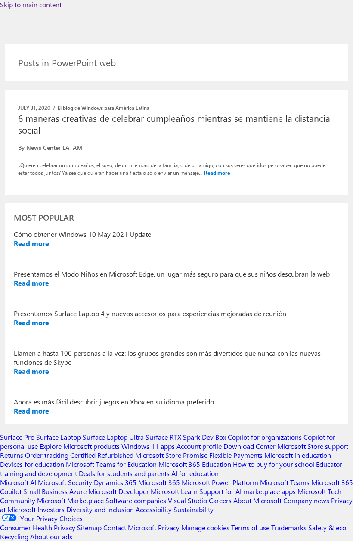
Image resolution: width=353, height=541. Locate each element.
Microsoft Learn (174, 491)
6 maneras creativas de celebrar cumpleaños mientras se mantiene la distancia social (174, 124)
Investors (51, 509)
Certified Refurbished (101, 455)
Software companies (135, 500)
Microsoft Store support (312, 446)
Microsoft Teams (285, 482)
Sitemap (89, 527)
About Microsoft (257, 500)
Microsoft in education (297, 455)
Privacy (169, 527)
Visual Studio (187, 500)
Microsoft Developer (118, 491)
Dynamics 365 (115, 482)
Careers (220, 500)
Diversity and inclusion (100, 509)
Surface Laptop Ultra (113, 437)
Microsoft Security (65, 482)
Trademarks (289, 527)
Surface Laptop (58, 437)
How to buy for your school (273, 464)
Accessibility (154, 509)
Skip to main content (31, 4)
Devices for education (32, 464)
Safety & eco (327, 527)
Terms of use (250, 527)
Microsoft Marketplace (70, 500)
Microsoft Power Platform (220, 482)
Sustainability (193, 509)
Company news (306, 500)
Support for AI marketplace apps (247, 491)
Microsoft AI (18, 482)
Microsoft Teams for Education (111, 464)
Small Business (45, 491)
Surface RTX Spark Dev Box (186, 437)
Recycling (14, 536)
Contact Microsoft (129, 527)
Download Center (249, 446)
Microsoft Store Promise (171, 455)
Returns (11, 455)
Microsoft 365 (159, 482)
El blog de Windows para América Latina (103, 107)
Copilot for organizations (265, 437)
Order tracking (46, 455)
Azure (78, 491)
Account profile (199, 446)
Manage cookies (205, 527)
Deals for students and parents (124, 473)
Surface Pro (17, 437)
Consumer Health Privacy (37, 527)
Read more (217, 172)
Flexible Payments (236, 455)
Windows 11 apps (148, 446)
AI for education (195, 473)
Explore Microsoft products (80, 446)
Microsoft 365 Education (194, 464)
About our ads (51, 536)
